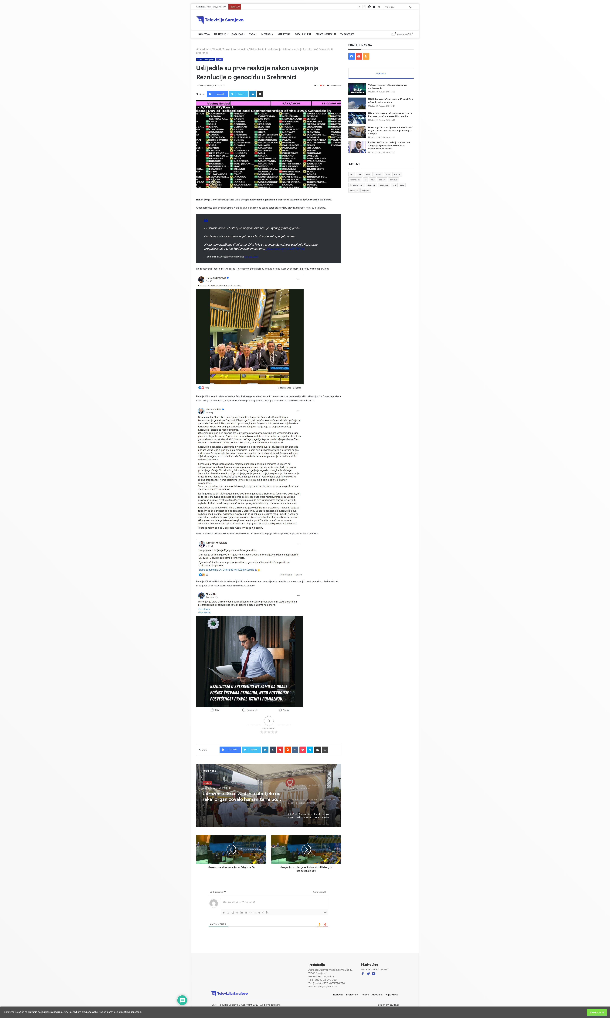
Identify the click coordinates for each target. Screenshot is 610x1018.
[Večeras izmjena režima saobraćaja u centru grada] (357, 89)
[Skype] (310, 750)
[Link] (259, 912)
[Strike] (237, 912)
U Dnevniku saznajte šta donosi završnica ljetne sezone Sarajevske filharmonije (390, 115)
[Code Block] (255, 912)
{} (263, 912)
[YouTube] (374, 7)
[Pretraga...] (410, 7)
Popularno (381, 73)
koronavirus (355, 179)
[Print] (325, 750)
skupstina (371, 185)
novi (372, 179)
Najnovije (220, 34)
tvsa (402, 185)
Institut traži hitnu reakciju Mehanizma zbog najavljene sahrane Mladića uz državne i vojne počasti (389, 145)
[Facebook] (369, 7)
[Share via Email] (260, 94)
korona (397, 174)
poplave (382, 179)
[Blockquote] (250, 912)
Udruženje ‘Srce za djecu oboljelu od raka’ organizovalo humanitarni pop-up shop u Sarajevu (390, 130)
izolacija (377, 174)
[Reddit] (288, 750)
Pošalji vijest (303, 34)
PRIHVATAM (597, 1012)
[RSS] (378, 7)
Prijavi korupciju (326, 34)
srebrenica (384, 185)
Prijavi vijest (392, 994)
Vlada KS (354, 190)
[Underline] (232, 912)
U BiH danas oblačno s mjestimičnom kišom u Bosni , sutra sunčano (390, 101)
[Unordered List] (246, 912)
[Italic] (228, 912)
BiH (351, 174)
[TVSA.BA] (220, 20)
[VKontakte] (295, 750)
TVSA (252, 34)
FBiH (368, 174)
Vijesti (217, 49)
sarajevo (393, 179)
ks (365, 179)
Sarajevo (237, 34)
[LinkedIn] (252, 94)
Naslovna (204, 34)
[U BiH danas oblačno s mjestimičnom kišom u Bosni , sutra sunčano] (357, 103)
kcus (388, 174)
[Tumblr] (273, 750)
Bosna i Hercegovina (235, 49)
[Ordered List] (241, 912)
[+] (268, 912)
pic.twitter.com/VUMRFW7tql (285, 248)
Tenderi (365, 994)
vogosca (365, 190)
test (394, 185)
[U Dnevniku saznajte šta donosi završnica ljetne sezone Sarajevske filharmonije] (357, 118)
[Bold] (224, 912)
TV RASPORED (347, 34)
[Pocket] (302, 750)
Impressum (267, 34)
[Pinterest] (280, 750)
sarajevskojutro (356, 185)
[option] (268, 795)
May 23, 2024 (251, 256)
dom (359, 174)
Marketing (284, 34)
